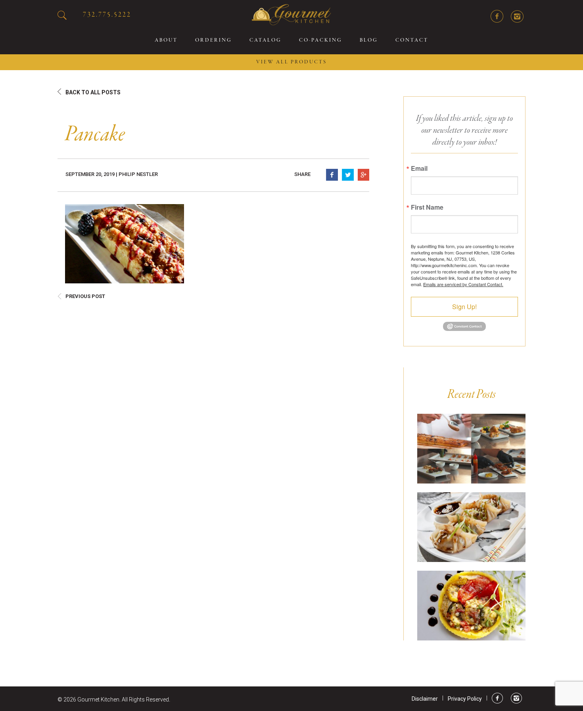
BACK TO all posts (93, 92)
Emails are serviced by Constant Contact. (463, 284)
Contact (411, 40)
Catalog (265, 40)
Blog (369, 40)
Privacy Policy (465, 699)
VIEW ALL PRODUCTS (291, 62)
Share (302, 174)
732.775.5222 (107, 15)
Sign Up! (464, 306)
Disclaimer (425, 699)
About (166, 40)
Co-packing (320, 40)
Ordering (213, 40)
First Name (427, 207)
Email (419, 168)
